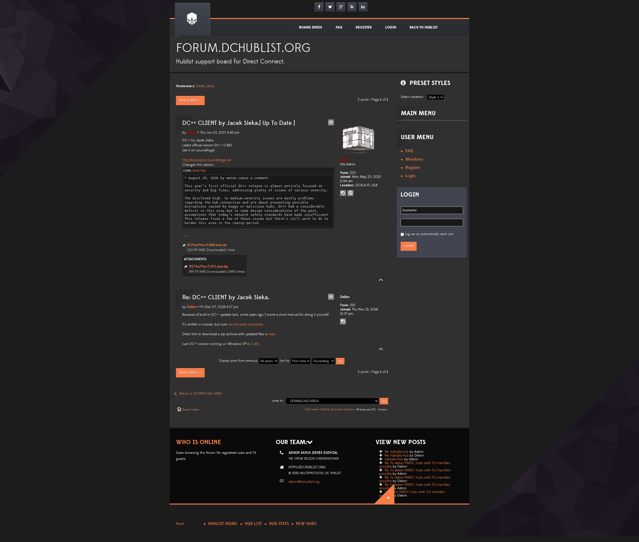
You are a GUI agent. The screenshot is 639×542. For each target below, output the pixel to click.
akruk (210, 86)
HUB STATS (279, 524)
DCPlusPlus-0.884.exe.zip (207, 245)
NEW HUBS (306, 524)
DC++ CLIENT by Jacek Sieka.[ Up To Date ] (238, 123)
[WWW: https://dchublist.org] (350, 193)
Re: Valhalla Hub (397, 452)
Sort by (285, 361)
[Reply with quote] (330, 122)
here (271, 334)
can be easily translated (245, 324)
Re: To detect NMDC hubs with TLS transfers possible (414, 465)
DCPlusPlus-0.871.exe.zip (208, 266)
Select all (199, 171)
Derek (200, 86)
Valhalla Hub (394, 459)
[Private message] (342, 193)
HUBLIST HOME (223, 524)
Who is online (198, 442)
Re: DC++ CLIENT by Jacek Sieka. (225, 297)
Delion (192, 307)
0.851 (254, 344)
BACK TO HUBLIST (424, 27)
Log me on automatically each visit (429, 234)
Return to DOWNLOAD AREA (200, 393)
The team (311, 409)
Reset (180, 524)
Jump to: (278, 401)
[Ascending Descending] (328, 361)
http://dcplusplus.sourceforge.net (206, 160)
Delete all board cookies (337, 409)
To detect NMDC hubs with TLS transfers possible (412, 494)
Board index (190, 410)
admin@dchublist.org (304, 482)
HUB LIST (253, 524)
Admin (191, 132)
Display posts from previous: (239, 361)
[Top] (379, 279)
